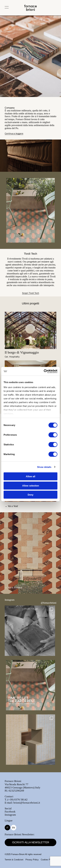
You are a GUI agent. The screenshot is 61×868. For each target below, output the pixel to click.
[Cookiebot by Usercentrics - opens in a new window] (43, 371)
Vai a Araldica (15, 587)
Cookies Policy (47, 859)
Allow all (30, 476)
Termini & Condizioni (14, 859)
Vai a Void (13, 506)
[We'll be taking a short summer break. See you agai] (30, 685)
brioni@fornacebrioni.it (26, 802)
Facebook (10, 811)
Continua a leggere (14, 133)
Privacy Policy (32, 859)
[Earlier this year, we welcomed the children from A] (30, 631)
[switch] (52, 434)
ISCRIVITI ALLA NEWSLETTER (30, 842)
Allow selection (30, 485)
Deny (30, 494)
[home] (30, 9)
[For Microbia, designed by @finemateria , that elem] (30, 739)
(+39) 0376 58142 (17, 799)
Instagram (10, 814)
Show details (44, 467)
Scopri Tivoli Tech (30, 293)
